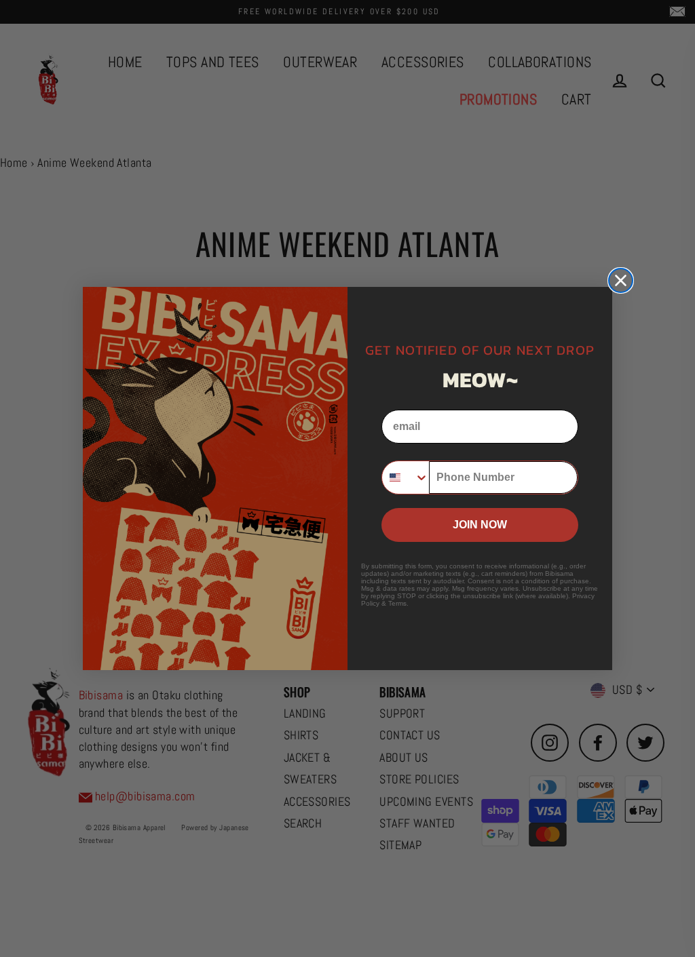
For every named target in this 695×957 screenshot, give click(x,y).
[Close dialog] (621, 280)
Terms (397, 603)
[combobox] (405, 477)
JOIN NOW (480, 524)
